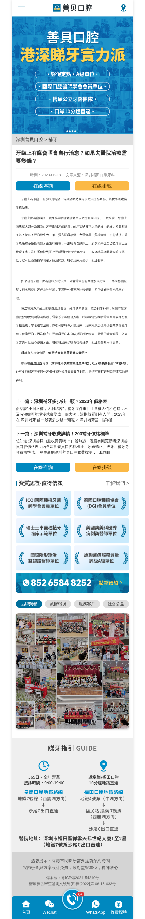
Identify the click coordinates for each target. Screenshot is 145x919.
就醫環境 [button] (58, 603)
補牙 (52, 139)
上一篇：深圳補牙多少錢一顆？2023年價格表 (61, 401)
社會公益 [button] (116, 603)
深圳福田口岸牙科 (100, 175)
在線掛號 (102, 186)
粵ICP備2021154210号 (80, 878)
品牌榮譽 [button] (29, 603)
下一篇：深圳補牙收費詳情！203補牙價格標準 (62, 433)
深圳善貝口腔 (29, 139)
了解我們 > (117, 483)
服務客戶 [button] (87, 603)
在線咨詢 (43, 186)
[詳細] (107, 420)
